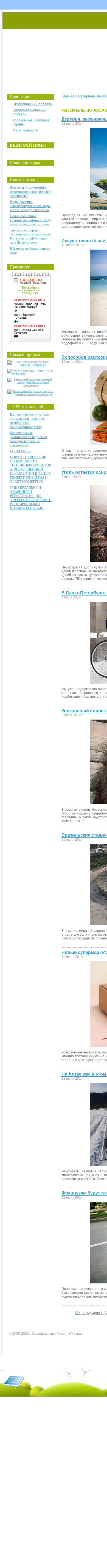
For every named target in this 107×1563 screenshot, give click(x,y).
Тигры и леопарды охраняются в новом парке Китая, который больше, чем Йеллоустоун (30, 236)
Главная (67, 96)
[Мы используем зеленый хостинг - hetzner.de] (30, 364)
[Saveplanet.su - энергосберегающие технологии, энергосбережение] (54, 47)
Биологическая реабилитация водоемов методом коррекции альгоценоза (28, 439)
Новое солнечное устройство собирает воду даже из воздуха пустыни (30, 220)
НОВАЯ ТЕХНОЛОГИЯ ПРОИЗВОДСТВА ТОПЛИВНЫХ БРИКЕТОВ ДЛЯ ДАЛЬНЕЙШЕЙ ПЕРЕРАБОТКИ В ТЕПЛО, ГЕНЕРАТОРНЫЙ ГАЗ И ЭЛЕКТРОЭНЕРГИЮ (30, 469)
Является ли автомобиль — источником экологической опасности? (31, 191)
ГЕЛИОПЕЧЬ (20, 451)
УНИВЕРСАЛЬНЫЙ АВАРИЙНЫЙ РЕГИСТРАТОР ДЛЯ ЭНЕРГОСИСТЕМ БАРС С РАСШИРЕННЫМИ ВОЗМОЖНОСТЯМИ (31, 498)
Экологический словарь (32, 104)
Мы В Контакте (25, 130)
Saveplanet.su (42, 1334)
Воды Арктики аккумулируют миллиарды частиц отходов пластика (30, 206)
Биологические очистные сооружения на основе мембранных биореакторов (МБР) (29, 420)
